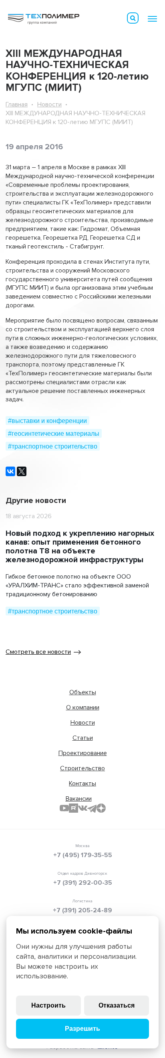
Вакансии (79, 799)
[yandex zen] (101, 808)
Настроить (48, 1005)
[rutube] (73, 808)
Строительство (82, 768)
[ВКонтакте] (10, 471)
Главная (17, 104)
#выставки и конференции (47, 420)
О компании (82, 707)
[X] (21, 471)
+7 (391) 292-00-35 (82, 883)
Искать (133, 18)
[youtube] (64, 808)
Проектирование (82, 753)
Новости (49, 104)
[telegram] (92, 808)
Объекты (82, 692)
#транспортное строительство (52, 446)
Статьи (82, 738)
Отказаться (117, 1005)
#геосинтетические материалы (53, 433)
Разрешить (82, 1028)
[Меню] (152, 19)
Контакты (82, 783)
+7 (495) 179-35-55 (82, 855)
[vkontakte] (82, 808)
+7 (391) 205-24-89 (82, 910)
